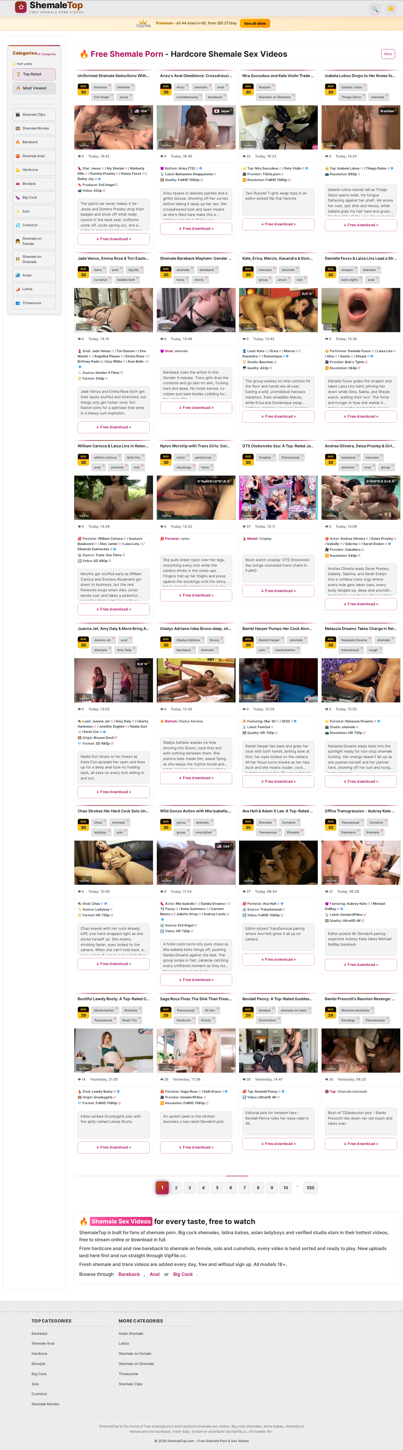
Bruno (214, 640)
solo (262, 650)
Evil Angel (101, 97)
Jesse (123, 97)
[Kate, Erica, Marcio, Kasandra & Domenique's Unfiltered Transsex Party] (278, 310)
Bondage (348, 1020)
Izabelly (333, 544)
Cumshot (289, 822)
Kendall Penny (266, 1091)
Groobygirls (103, 1097)
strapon (347, 270)
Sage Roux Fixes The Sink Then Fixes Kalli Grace (196, 998)
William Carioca (110, 539)
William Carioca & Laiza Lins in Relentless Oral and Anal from (114, 445)
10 (285, 1187)
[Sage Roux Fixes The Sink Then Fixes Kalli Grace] (196, 1050)
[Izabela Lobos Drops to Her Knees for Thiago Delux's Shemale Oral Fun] (361, 127)
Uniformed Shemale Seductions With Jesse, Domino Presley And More (114, 75)
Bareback (348, 832)
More (388, 54)
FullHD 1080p (189, 180)
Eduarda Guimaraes (93, 549)
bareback (215, 97)
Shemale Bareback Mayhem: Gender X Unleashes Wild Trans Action (196, 258)
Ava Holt (269, 903)
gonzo (181, 822)
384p (352, 368)
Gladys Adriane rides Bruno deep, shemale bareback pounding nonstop (196, 628)
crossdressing (187, 97)
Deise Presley (382, 539)
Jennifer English (111, 726)
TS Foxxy (167, 909)
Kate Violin (292, 168)
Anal (155, 1274)
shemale (123, 87)
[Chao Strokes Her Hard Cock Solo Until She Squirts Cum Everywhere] (113, 863)
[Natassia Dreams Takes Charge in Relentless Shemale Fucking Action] (361, 680)
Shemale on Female (135, 1353)
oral (299, 280)
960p (352, 174)
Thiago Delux (351, 97)
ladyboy (100, 832)
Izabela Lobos (351, 87)
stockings (184, 467)
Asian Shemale (131, 1333)
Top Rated (28, 74)
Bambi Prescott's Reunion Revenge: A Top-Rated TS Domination (361, 998)
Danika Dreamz (212, 903)
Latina (124, 1343)
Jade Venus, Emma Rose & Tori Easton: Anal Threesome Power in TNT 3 (114, 258)
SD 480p (100, 561)
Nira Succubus (266, 168)
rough (373, 650)
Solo (35, 1384)
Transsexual (290, 457)
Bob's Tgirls (354, 362)
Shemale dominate (355, 1010)
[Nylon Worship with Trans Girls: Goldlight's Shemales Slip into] (196, 498)
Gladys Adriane (188, 640)
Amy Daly (124, 650)
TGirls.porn (271, 174)
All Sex (210, 1010)
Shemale (265, 822)
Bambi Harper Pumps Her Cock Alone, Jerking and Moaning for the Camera (278, 628)
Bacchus (266, 362)
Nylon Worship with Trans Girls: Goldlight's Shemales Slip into (196, 445)
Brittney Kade (89, 361)
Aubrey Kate (357, 903)
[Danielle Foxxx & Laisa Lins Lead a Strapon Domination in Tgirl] (361, 310)
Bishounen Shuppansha (194, 174)
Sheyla (361, 356)
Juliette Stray (187, 914)
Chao (98, 822)
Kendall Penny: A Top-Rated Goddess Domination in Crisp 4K (278, 998)
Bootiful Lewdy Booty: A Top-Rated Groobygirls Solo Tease (114, 998)
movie (199, 280)
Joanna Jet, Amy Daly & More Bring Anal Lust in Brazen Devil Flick (114, 628)
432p (264, 368)
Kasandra (250, 356)
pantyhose (203, 457)
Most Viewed (31, 88)
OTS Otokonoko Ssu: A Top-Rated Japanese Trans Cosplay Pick (278, 445)
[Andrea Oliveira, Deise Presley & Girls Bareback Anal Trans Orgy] (361, 498)
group (263, 280)
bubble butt (126, 280)
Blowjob (293, 832)
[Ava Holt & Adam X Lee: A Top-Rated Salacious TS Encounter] (278, 863)
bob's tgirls (349, 280)
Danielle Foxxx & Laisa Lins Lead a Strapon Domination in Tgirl (361, 258)
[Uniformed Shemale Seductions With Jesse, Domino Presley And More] (113, 127)
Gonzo (206, 1020)
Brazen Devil (104, 737)
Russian (265, 87)
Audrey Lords (215, 914)
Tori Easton (125, 351)
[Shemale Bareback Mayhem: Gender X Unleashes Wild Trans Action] (196, 310)
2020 (286, 721)
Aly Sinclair (115, 168)
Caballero (353, 550)
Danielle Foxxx (359, 351)
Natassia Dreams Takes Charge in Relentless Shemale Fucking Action (361, 628)
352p (97, 190)
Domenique (273, 356)
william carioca (105, 457)
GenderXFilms (351, 915)
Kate (260, 351)
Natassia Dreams (354, 640)
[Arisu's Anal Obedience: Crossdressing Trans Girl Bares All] (196, 127)
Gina (330, 356)
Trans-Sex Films (108, 555)
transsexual (350, 650)
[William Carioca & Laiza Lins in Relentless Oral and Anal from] (113, 498)
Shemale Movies (45, 1404)
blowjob (265, 1010)
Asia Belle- (136, 361)
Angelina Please (107, 356)
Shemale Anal (43, 1343)
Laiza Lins (131, 544)
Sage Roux (189, 1091)
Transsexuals (375, 1020)
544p (100, 378)
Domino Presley (102, 174)
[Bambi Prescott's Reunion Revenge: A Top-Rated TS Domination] (361, 1050)
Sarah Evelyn (373, 544)
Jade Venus (101, 351)
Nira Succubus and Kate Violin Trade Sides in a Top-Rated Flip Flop (278, 75)
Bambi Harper (269, 640)
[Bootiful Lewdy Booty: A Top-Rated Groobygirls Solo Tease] (113, 1050)
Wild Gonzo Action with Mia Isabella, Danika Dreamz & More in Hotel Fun (196, 811)
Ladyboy (102, 910)
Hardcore (184, 1020)
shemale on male (293, 1010)
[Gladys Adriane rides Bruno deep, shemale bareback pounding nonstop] (196, 680)
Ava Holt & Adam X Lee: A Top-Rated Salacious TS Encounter (278, 811)
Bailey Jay (86, 179)
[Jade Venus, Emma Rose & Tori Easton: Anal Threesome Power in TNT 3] (113, 310)
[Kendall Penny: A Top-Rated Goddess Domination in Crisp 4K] (278, 1050)
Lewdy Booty (102, 1091)
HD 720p (267, 733)
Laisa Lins (385, 351)
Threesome (128, 1374)
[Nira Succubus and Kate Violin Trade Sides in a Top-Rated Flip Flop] (278, 127)
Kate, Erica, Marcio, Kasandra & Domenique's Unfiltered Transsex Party (278, 258)
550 (310, 1187)
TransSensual (271, 910)
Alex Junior (109, 544)
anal (220, 87)
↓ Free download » (113, 239)
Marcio (289, 351)
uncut (282, 280)
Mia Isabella (185, 903)
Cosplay (265, 457)
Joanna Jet (102, 640)
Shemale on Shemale (275, 97)
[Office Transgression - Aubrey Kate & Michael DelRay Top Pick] (361, 863)
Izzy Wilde (114, 361)
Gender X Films (107, 373)
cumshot (100, 280)
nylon (181, 457)
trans (98, 270)
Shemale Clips (131, 1384)
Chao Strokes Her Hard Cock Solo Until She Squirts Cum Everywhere (114, 811)
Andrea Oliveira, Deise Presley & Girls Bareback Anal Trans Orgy (361, 445)
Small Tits (129, 1020)
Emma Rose (135, 356)
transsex (100, 87)
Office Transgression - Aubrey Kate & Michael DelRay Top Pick (361, 811)
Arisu (180, 87)
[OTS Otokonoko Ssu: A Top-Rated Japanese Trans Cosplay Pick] (278, 498)
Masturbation (104, 1010)
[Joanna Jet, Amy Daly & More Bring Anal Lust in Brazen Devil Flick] (113, 680)
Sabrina (351, 544)
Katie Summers (193, 909)
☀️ (391, 8)
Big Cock (183, 1274)
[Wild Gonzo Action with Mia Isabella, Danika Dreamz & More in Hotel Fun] (196, 863)
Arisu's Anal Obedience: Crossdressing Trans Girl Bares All (196, 75)
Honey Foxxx (131, 174)
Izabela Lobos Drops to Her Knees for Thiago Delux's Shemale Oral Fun (361, 75)
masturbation (285, 650)
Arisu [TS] (186, 168)
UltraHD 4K (352, 920)
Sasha (345, 356)
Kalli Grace (211, 1091)
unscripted (203, 832)
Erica (274, 351)
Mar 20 (270, 721)
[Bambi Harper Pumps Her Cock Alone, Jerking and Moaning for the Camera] (278, 680)
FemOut (264, 727)
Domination (267, 1020)
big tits (134, 270)
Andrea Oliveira (352, 539)
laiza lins (133, 457)
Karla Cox (91, 732)
